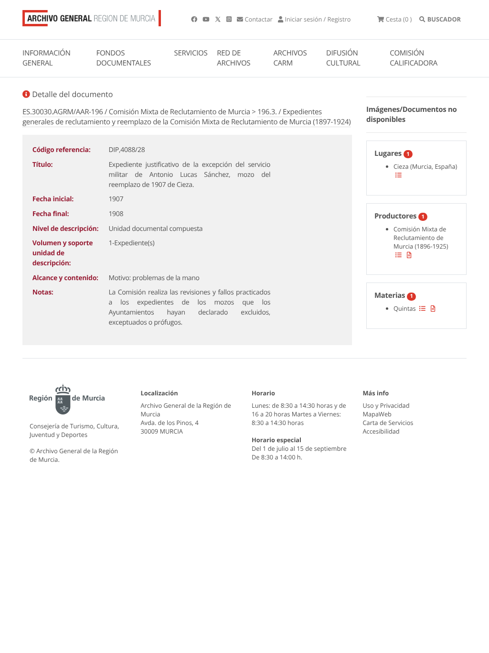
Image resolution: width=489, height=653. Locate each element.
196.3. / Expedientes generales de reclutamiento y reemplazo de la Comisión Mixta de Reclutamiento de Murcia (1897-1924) (186, 117)
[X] (219, 19)
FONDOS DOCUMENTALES (123, 58)
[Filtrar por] (398, 175)
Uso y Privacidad (386, 405)
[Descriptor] (409, 254)
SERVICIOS (191, 53)
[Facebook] (195, 19)
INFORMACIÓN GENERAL (46, 58)
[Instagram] (229, 19)
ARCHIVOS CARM (290, 58)
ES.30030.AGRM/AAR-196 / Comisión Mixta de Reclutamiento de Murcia (136, 112)
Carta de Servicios (388, 422)
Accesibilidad (381, 431)
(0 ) (399, 19)
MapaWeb (377, 414)
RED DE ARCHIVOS (233, 58)
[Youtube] (206, 19)
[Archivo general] (91, 16)
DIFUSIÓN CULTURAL (343, 58)
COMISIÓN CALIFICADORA (413, 58)
